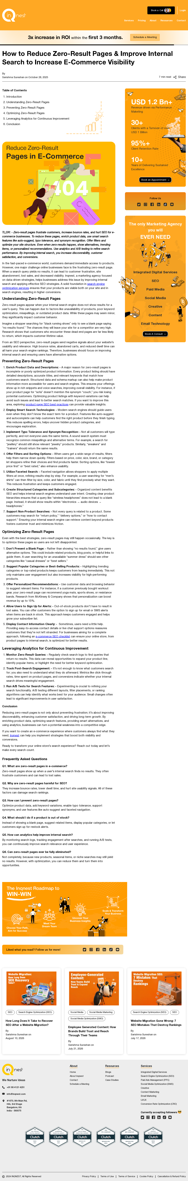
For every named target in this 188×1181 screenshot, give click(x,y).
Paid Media (155, 289)
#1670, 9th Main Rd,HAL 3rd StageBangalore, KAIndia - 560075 (17, 1105)
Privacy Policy (89, 1176)
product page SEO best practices (47, 404)
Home (73, 1072)
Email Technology (155, 323)
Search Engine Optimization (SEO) (35, 1012)
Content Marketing (150, 1092)
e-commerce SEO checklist (53, 636)
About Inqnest (77, 1076)
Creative (155, 306)
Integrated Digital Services (155, 272)
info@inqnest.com (16, 1093)
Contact (181, 20)
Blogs (108, 1072)
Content (155, 315)
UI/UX (143, 1100)
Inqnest (14, 735)
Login (183, 10)
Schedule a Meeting (145, 37)
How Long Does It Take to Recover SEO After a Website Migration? (29, 1023)
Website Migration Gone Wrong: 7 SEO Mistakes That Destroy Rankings (156, 1023)
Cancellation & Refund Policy (172, 1176)
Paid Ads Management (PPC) (155, 1080)
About (153, 20)
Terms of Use (107, 1176)
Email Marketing (148, 1096)
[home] (14, 15)
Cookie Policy (146, 1176)
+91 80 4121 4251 (16, 1087)
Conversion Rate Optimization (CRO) (159, 1104)
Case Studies (112, 1080)
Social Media (155, 298)
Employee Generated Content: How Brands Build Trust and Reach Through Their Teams (92, 1031)
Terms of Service (126, 1176)
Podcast (109, 1076)
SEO (155, 280)
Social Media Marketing (100, 1012)
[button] (129, 20)
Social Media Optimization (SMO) (86, 1018)
